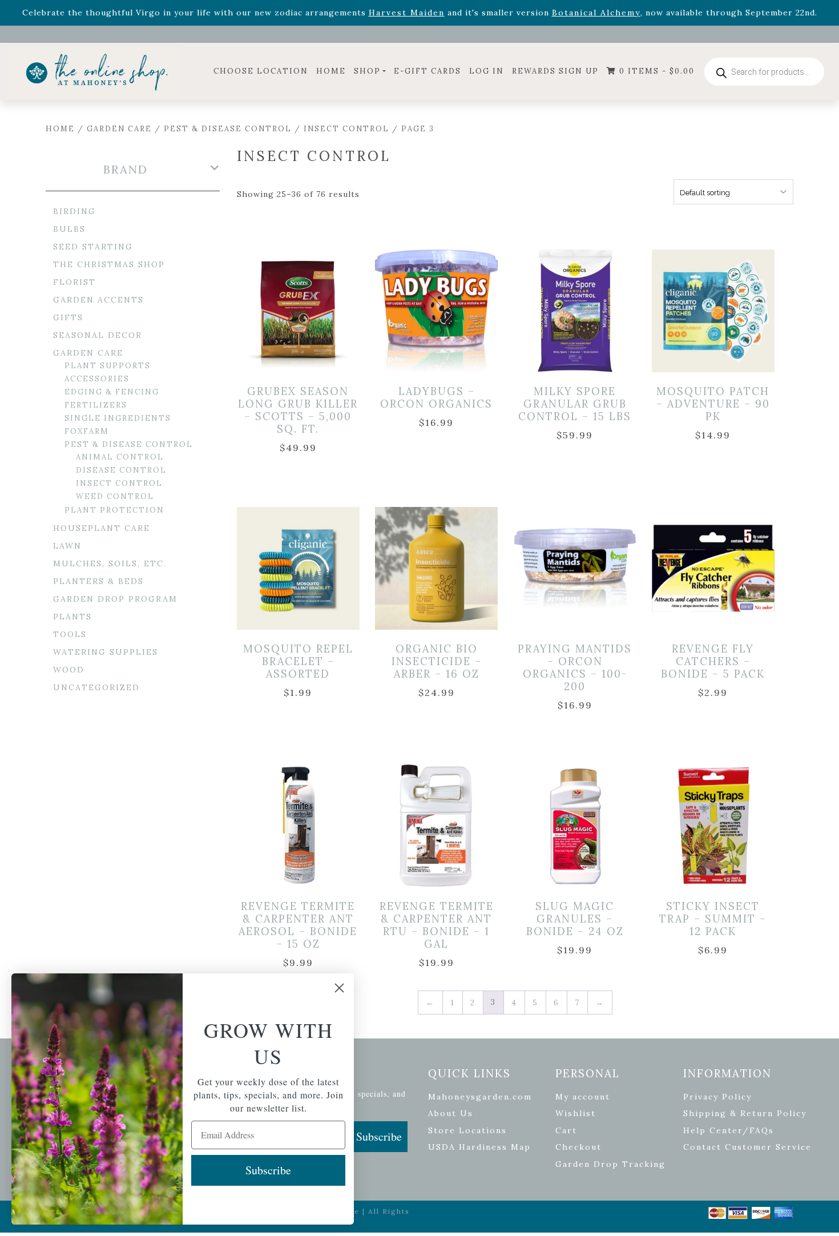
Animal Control (120, 457)
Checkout (578, 1147)
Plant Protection (114, 510)
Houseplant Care (101, 528)
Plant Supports (107, 366)
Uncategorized (96, 687)
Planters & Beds (98, 581)
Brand (125, 169)
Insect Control (346, 129)
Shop (367, 71)
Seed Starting (93, 246)
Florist (74, 282)
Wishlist (575, 1113)
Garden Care (119, 129)
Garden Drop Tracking (610, 1164)
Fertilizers (95, 405)
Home (331, 71)
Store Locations (467, 1130)
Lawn (67, 546)
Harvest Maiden (407, 12)
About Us (450, 1113)
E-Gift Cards (427, 71)
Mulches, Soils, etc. (110, 563)
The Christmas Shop (109, 264)
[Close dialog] (339, 988)
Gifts (68, 317)
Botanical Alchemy (596, 12)
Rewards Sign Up (555, 71)
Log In (486, 71)
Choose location (260, 71)
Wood (68, 670)
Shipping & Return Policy (744, 1113)
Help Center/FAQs (728, 1130)
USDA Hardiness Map (479, 1147)
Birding (74, 211)
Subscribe (379, 1136)
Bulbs (69, 229)
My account (582, 1097)
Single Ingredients (117, 418)
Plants (72, 616)
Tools (70, 634)
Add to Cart (300, 298)
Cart (566, 1130)
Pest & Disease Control (228, 129)
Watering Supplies (105, 652)
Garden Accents (98, 300)
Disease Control (121, 470)
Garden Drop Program (115, 599)
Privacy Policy (717, 1097)
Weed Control (115, 496)
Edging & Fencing (111, 392)
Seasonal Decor (97, 335)
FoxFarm (86, 431)
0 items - (655, 71)
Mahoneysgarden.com (480, 1097)
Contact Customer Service (747, 1147)
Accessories (97, 379)
